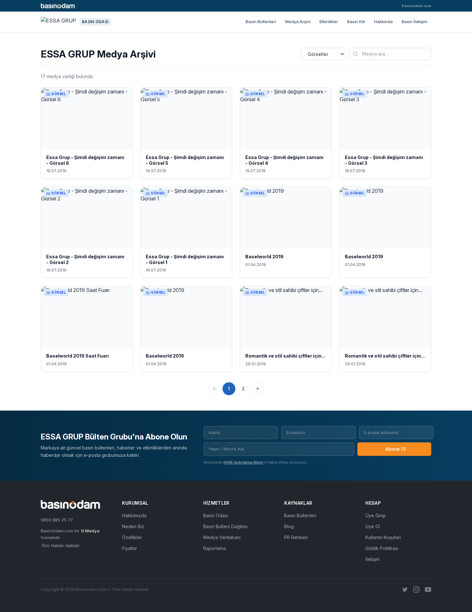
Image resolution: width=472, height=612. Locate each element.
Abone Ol (395, 449)
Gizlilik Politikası (381, 548)
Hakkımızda (134, 515)
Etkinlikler (328, 21)
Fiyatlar (129, 548)
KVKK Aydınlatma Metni (243, 462)
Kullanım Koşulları (383, 537)
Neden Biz (133, 526)
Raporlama (214, 548)
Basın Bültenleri (261, 21)
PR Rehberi (296, 537)
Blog (289, 526)
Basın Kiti (356, 21)
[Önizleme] (123, 143)
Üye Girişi (375, 515)
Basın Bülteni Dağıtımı (225, 526)
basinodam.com (416, 6)
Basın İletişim (414, 21)
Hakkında (383, 21)
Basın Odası (215, 515)
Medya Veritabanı (221, 537)
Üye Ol (372, 526)
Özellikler (132, 537)
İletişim (372, 559)
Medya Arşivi (297, 21)
